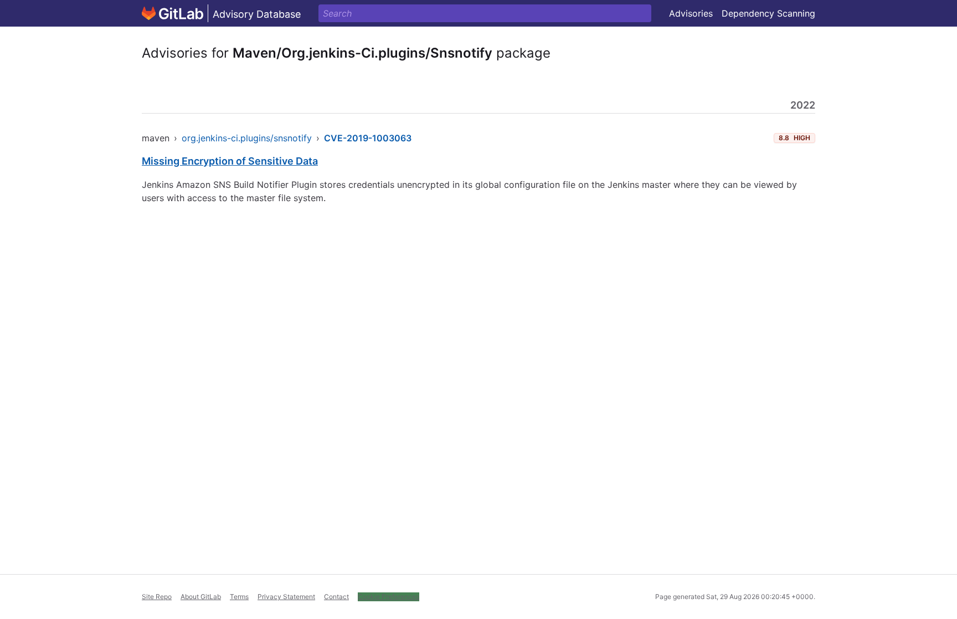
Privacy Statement (286, 596)
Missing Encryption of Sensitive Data (230, 161)
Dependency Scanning (768, 13)
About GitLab (201, 596)
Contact (336, 596)
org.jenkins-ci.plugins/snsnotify (247, 138)
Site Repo (157, 596)
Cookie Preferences (388, 596)
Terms (239, 596)
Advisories (691, 13)
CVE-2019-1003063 (367, 138)
